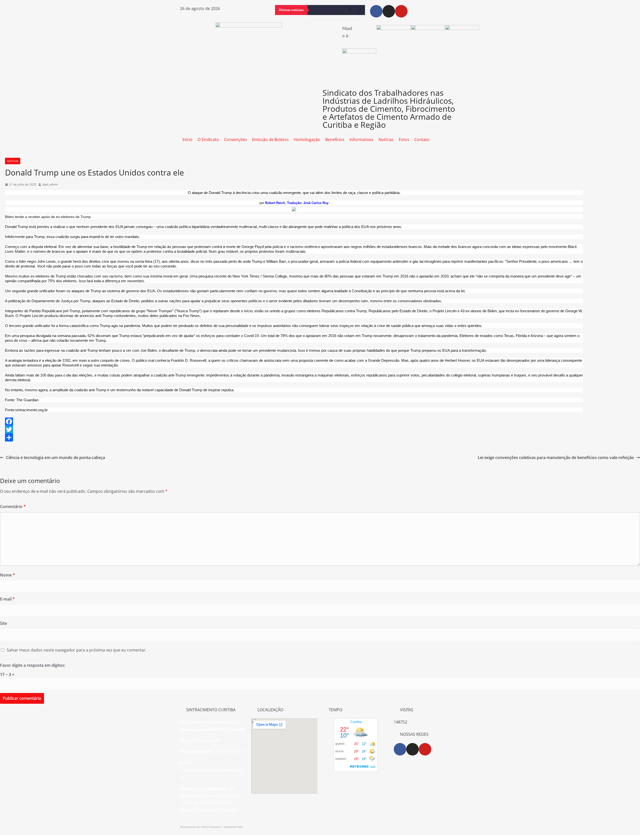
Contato (422, 139)
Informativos (362, 139)
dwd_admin (50, 184)
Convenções (235, 139)
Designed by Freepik (233, 826)
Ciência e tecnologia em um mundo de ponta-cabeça (55, 457)
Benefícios (334, 139)
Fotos (404, 139)
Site (3, 623)
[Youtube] (401, 11)
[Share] (320, 438)
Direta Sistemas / (213, 826)
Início (187, 139)
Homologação (307, 139)
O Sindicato (208, 139)
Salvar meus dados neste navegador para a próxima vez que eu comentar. (76, 650)
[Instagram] (388, 11)
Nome (7, 575)
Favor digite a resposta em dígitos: (32, 665)
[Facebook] (376, 11)
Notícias (386, 139)
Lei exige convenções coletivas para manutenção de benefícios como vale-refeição (556, 457)
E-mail (7, 599)
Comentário (13, 506)
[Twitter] (320, 430)
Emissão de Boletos (270, 139)
